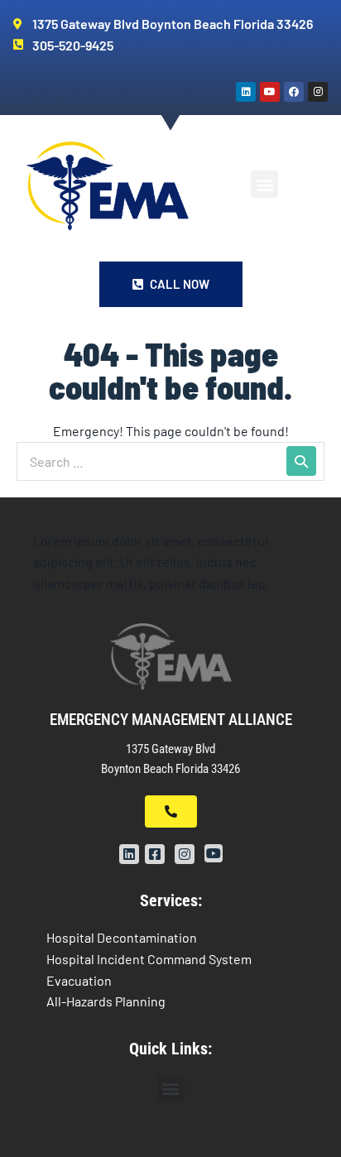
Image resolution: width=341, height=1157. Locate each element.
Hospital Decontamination (121, 937)
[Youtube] (270, 92)
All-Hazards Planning (106, 1001)
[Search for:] (170, 461)
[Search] (301, 461)
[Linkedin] (246, 92)
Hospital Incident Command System (149, 959)
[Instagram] (318, 92)
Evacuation (79, 980)
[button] (264, 184)
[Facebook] (294, 92)
